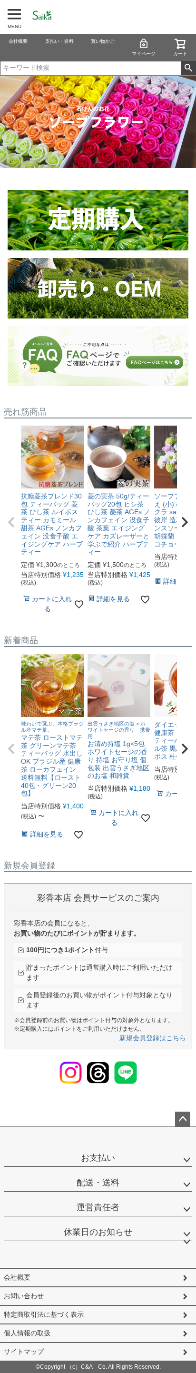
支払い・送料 (59, 41)
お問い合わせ (24, 1296)
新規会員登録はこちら (152, 1038)
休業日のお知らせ (98, 1232)
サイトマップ (24, 1351)
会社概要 (18, 41)
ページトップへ (182, 1119)
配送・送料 (98, 1182)
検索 (188, 68)
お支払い (98, 1158)
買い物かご (103, 41)
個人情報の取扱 (27, 1333)
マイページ (144, 53)
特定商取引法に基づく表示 (44, 1314)
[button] (11, 522)
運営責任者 (98, 1207)
